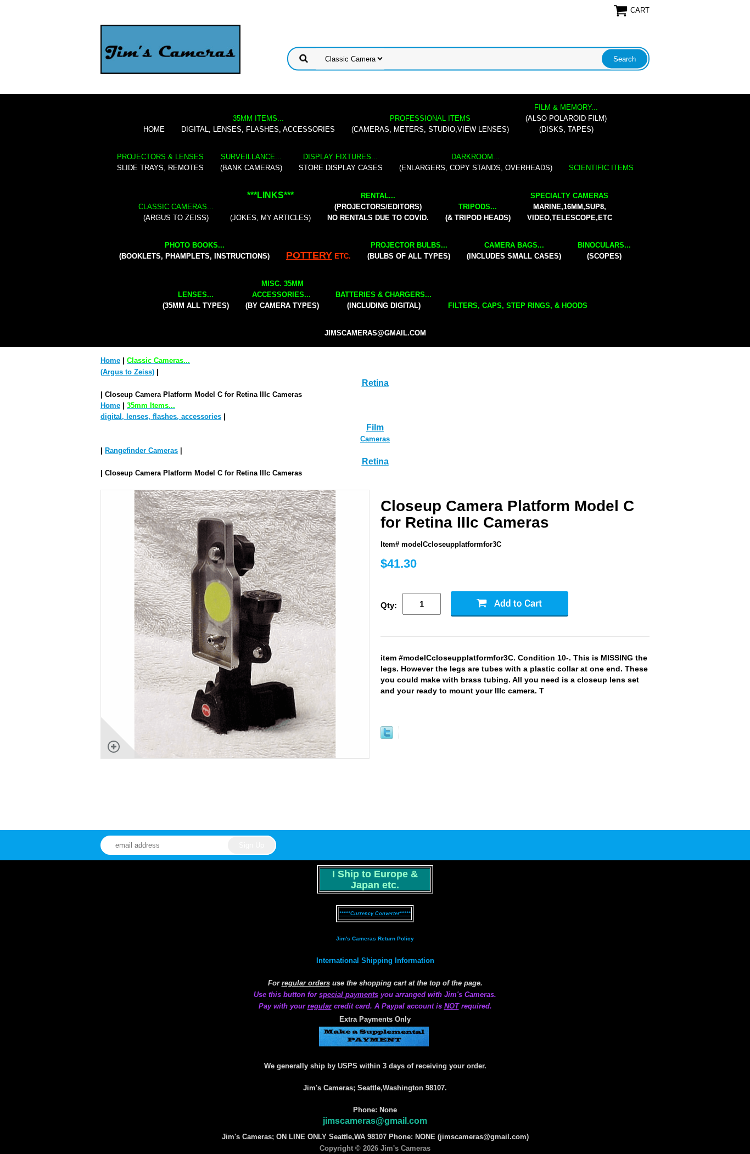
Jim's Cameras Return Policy (375, 938)
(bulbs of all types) (408, 250)
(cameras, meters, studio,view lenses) (430, 123)
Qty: (388, 605)
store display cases (341, 162)
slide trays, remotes (160, 162)
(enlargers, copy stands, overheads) (475, 162)
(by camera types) (282, 294)
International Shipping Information (375, 960)
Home (154, 129)
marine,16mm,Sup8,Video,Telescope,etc (569, 207)
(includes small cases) (514, 250)
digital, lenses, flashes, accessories (258, 123)
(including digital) (383, 300)
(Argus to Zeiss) (176, 212)
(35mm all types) (196, 300)
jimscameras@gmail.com (375, 333)
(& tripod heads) (478, 212)
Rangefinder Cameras (141, 450)
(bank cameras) (251, 162)
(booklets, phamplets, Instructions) (194, 250)
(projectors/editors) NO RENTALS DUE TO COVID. (378, 207)
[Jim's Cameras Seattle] (170, 49)
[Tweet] (386, 736)
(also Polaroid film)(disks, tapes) (566, 118)
